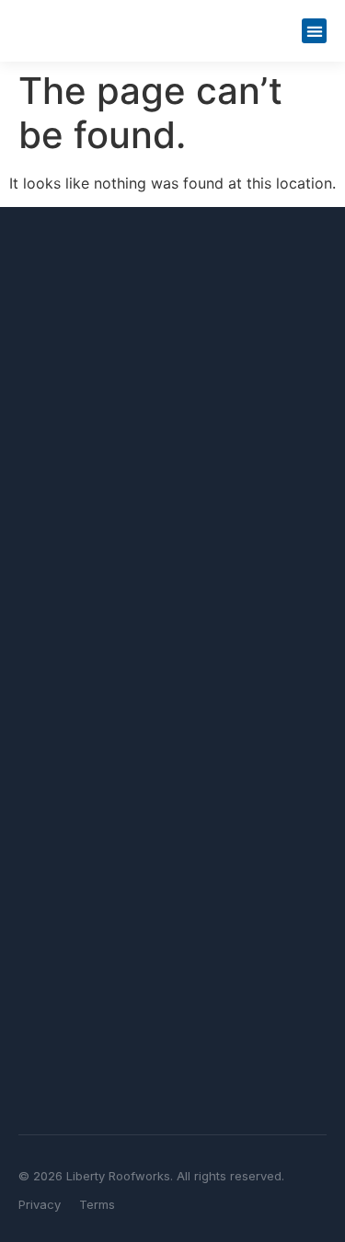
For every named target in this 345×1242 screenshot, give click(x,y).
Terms (97, 1204)
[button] (314, 30)
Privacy (39, 1204)
